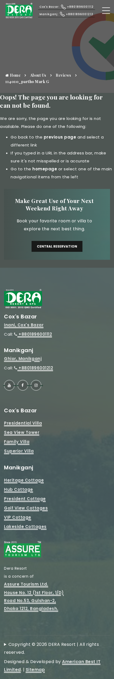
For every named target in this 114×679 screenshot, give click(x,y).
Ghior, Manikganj (23, 358)
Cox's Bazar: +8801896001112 (67, 7)
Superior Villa (19, 451)
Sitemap (35, 670)
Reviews (63, 75)
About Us (38, 75)
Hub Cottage (18, 489)
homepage (44, 169)
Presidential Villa (23, 423)
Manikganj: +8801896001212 (66, 14)
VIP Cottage (17, 517)
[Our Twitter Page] (36, 385)
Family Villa (16, 441)
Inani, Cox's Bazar (23, 325)
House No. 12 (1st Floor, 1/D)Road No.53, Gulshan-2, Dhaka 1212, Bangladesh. (34, 600)
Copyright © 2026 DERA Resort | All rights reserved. (51, 648)
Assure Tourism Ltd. (26, 584)
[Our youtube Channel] (9, 385)
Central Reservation (57, 246)
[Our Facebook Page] (22, 385)
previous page (60, 137)
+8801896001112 (34, 334)
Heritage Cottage (24, 480)
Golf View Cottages (26, 508)
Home (15, 75)
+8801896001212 (35, 368)
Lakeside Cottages (25, 526)
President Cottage (25, 498)
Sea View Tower (21, 432)
